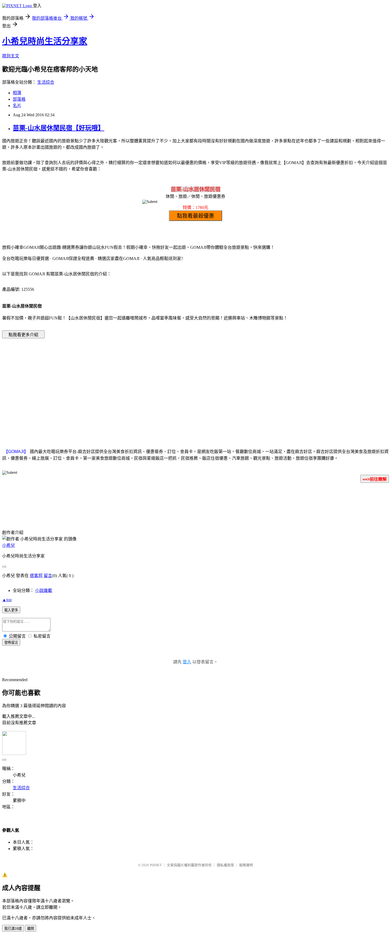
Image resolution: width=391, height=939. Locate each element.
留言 (48, 575)
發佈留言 (11, 643)
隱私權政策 (225, 865)
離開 (30, 929)
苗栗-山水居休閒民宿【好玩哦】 (58, 128)
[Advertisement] (150, 385)
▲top (7, 599)
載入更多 (11, 610)
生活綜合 (45, 82)
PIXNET (156, 865)
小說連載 (43, 590)
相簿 (17, 93)
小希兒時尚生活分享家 (44, 41)
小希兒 (8, 545)
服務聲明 (246, 865)
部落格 (19, 99)
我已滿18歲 (13, 929)
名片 (17, 105)
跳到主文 (10, 56)
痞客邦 (36, 575)
